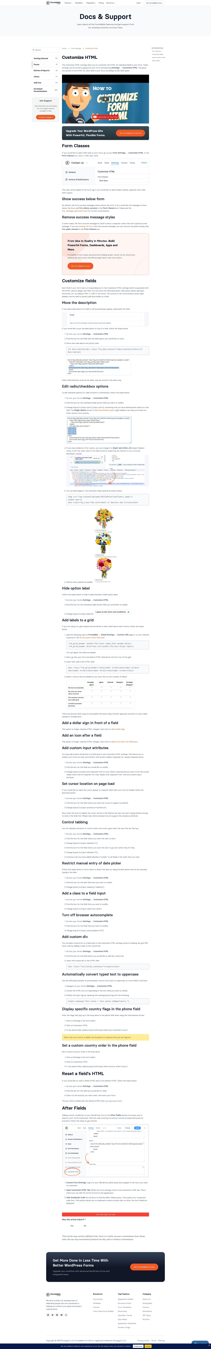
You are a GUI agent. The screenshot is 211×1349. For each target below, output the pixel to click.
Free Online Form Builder (103, 1311)
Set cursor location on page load (88, 783)
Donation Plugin (124, 1327)
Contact (96, 1307)
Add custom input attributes (85, 748)
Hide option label (76, 588)
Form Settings (76, 48)
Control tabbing (75, 822)
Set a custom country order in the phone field (99, 1045)
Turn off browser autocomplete (87, 915)
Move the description (79, 302)
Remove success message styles (88, 217)
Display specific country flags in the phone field (101, 1009)
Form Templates (124, 1307)
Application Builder (125, 1299)
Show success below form (83, 199)
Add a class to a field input (84, 893)
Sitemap (161, 1340)
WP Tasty (147, 1315)
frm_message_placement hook (75, 211)
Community (98, 1299)
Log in (138, 3)
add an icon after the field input (124, 742)
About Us (147, 1299)
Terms (153, 1340)
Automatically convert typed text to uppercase (100, 974)
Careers (146, 1307)
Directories (122, 1311)
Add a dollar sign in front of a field (90, 723)
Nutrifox (146, 1319)
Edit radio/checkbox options (85, 386)
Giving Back (147, 1303)
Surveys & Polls (124, 1303)
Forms (64, 48)
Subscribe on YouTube (107, 117)
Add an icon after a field (81, 735)
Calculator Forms (125, 1315)
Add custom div (75, 937)
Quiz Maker (122, 1319)
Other (86, 448)
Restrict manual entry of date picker (91, 863)
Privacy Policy (143, 1340)
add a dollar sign (118, 729)
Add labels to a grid (78, 620)
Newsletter (147, 1311)
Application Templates (127, 1323)
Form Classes (75, 145)
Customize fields (79, 280)
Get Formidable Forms (154, 3)
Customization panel (106, 410)
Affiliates (97, 1303)
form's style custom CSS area (92, 637)
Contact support (46, 117)
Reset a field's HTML (83, 1073)
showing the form (86, 226)
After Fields (74, 1108)
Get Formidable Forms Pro (130, 133)
